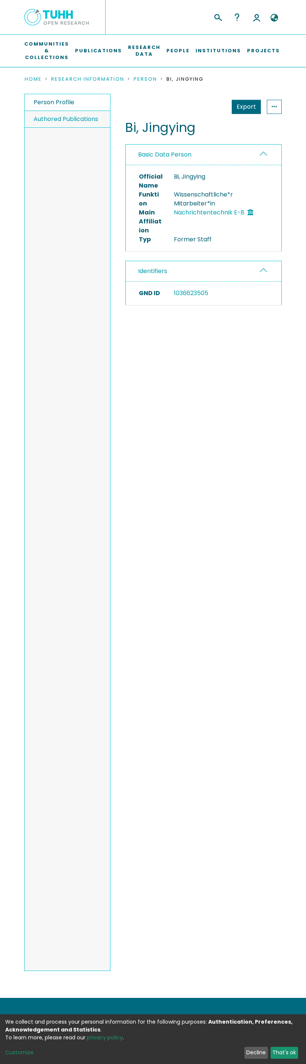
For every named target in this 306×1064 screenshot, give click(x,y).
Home (33, 79)
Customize (19, 1052)
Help (237, 17)
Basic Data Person (164, 154)
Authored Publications (66, 119)
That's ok (284, 1052)
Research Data (144, 51)
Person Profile (54, 102)
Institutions (218, 50)
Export (246, 106)
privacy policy (105, 1037)
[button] (274, 17)
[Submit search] (217, 16)
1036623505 (191, 293)
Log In (257, 17)
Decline (256, 1052)
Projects (263, 50)
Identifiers (152, 271)
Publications (98, 50)
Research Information (87, 79)
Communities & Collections (46, 50)
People (178, 50)
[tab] (203, 155)
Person (145, 79)
